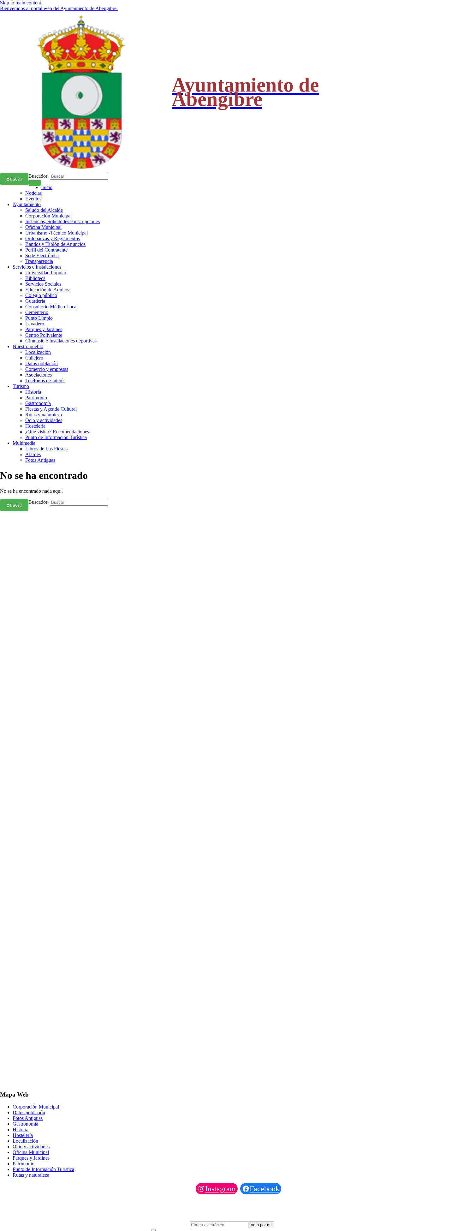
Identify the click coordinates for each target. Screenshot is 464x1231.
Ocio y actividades (43, 420)
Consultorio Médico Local (51, 306)
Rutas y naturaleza (43, 414)
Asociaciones (38, 375)
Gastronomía (38, 403)
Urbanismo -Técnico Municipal (56, 232)
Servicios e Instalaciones (37, 267)
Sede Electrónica (42, 255)
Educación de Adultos (47, 289)
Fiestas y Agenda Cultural (51, 409)
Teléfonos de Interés (45, 380)
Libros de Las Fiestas (46, 448)
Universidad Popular (45, 272)
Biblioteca (35, 278)
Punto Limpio (39, 318)
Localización (38, 352)
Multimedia (24, 443)
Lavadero (34, 323)
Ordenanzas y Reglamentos (52, 238)
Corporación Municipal (48, 215)
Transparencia (39, 261)
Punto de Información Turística (56, 437)
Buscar (14, 178)
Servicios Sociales (43, 284)
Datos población (41, 363)
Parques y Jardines (43, 329)
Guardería (35, 301)
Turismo (21, 386)
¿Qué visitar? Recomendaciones (57, 431)
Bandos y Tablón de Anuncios (55, 244)
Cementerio (36, 312)
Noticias (33, 193)
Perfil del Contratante (46, 250)
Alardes (33, 454)
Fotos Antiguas (40, 460)
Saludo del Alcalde (44, 210)
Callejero (34, 357)
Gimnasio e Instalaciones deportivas (61, 340)
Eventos (33, 198)
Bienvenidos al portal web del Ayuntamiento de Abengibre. (59, 8)
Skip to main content (20, 2)
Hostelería (35, 426)
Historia (33, 392)
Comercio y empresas (46, 369)
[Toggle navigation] (34, 183)
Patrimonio (36, 397)
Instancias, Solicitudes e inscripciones (62, 221)
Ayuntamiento (27, 204)
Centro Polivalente (43, 335)
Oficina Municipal (43, 227)
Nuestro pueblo (28, 346)
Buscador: (38, 176)
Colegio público (41, 295)
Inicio (46, 187)
